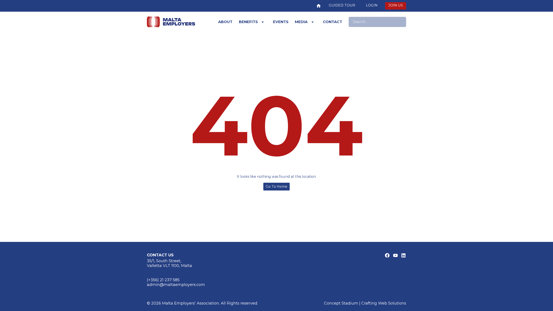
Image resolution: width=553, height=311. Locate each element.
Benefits (248, 22)
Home (318, 5)
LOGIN (372, 5)
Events (280, 22)
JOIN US (395, 5)
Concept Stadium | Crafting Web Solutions (365, 303)
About (225, 22)
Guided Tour (342, 5)
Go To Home (276, 186)
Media (301, 22)
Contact (332, 22)
